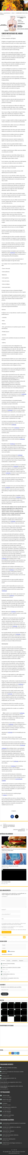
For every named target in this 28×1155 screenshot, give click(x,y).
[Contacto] (1, 1103)
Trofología (12, 252)
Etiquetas (21, 960)
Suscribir (4, 994)
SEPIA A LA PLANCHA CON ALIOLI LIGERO (12, 967)
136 (10, 1097)
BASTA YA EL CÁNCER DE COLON (10, 866)
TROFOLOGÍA (6, 1095)
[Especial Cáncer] (14, 5)
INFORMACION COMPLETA (9, 1107)
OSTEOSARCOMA (6, 882)
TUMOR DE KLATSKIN (8, 1115)
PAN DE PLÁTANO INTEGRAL (9, 963)
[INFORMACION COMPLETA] (1, 1107)
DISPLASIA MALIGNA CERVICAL (10, 1135)
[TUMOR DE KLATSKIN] (1, 1115)
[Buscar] (24, 937)
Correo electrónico (6, 914)
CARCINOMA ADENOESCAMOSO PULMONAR (14, 1123)
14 (10, 1112)
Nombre (4, 909)
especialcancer (7, 13)
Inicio (1, 13)
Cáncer (13, 13)
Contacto (5, 795)
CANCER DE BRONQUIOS (9, 1139)
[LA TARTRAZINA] (1, 1111)
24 (10, 1101)
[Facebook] (12, 1053)
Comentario (4, 896)
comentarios (14, 960)
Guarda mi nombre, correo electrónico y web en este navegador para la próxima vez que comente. (14, 924)
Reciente (3, 960)
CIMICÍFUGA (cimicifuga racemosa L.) (12, 1143)
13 (10, 1116)
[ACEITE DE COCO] (1, 1099)
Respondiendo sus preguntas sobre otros (10, 978)
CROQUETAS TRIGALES (8, 1131)
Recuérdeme (12, 951)
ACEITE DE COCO (7, 1099)
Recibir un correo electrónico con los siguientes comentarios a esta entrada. (12, 927)
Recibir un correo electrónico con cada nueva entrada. (14, 929)
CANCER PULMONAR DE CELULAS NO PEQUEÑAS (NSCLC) (9, 826)
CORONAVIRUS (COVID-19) (8, 974)
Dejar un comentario (7, 35)
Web (3, 918)
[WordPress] (18, 1053)
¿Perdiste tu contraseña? (7, 954)
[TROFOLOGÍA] (1, 1095)
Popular (8, 960)
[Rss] (10, 1053)
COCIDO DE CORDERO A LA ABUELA (12, 1127)
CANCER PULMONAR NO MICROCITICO (19, 829)
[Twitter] (15, 1053)
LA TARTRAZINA (7, 1111)
